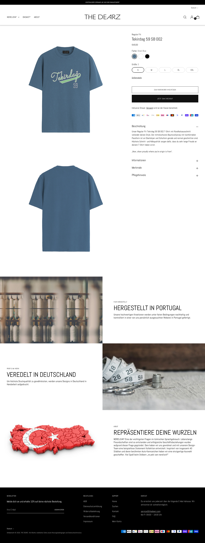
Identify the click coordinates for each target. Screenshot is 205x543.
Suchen (115, 506)
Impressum (88, 521)
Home (114, 501)
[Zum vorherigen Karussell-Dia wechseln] (189, 482)
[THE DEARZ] (102, 17)
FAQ (113, 516)
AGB (85, 501)
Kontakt (115, 511)
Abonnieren (59, 510)
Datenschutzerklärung (92, 506)
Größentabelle (137, 77)
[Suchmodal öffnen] (185, 17)
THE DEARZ (24, 533)
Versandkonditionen (91, 516)
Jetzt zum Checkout (165, 99)
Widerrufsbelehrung (91, 511)
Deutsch (193, 8)
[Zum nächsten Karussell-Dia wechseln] (196, 482)
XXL (192, 69)
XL (179, 69)
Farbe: (139, 50)
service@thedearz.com (150, 511)
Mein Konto (116, 521)
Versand (149, 107)
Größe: (135, 64)
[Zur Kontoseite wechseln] (191, 17)
